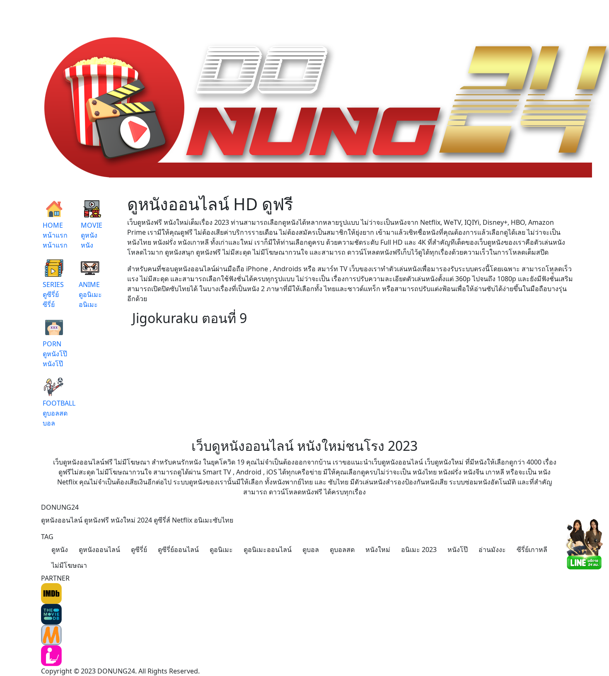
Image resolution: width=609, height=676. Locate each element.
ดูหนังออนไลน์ (99, 549)
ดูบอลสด (342, 549)
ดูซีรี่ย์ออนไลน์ (178, 549)
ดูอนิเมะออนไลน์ (268, 549)
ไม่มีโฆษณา (69, 565)
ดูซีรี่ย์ (139, 549)
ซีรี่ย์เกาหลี (532, 549)
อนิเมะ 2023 (419, 549)
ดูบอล (310, 549)
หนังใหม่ (377, 549)
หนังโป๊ (457, 549)
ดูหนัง (59, 549)
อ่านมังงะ (492, 549)
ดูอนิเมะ (221, 549)
